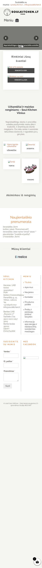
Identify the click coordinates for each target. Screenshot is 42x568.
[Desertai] (30, 144)
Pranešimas (9, 371)
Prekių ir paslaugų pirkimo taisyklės (29, 313)
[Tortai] (11, 162)
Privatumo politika (29, 303)
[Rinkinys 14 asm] (15, 76)
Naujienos (29, 292)
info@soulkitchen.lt (32, 5)
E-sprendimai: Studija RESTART (24, 404)
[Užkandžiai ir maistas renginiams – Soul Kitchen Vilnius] (21, 9)
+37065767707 (16, 5)
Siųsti (7, 386)
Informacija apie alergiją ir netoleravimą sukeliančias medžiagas (31, 327)
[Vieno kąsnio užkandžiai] (11, 144)
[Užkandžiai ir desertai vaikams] (30, 162)
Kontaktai (29, 297)
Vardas (7, 351)
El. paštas (8, 361)
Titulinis (28, 282)
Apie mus (29, 287)
